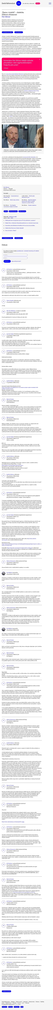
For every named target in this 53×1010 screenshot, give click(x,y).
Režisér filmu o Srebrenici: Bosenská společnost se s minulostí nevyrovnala (21, 223)
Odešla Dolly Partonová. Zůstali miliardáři (14, 228)
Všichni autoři (19, 1001)
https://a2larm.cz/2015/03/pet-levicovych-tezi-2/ (12, 465)
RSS (22, 1007)
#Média (5, 211)
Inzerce (19, 1003)
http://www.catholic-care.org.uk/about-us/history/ (24, 892)
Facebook (4, 1007)
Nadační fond (8, 1003)
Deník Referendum (8, 3)
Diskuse (37, 1001)
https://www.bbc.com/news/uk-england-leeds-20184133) (19, 547)
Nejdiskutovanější (13, 216)
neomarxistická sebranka (29, 157)
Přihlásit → (7, 261)
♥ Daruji (37, 3)
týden (8, 217)
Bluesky (14, 1003)
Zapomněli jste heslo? (16, 261)
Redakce (13, 1001)
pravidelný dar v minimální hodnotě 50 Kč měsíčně (28, 250)
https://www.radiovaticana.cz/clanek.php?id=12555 (13, 821)
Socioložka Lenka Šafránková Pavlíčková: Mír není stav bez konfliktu (20, 225)
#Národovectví (22, 211)
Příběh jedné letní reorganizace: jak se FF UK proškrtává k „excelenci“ (20, 220)
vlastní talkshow (6, 39)
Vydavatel (25, 1001)
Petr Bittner (6, 17)
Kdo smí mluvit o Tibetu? (10, 230)
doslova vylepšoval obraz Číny (31, 90)
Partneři (27, 1003)
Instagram (16, 1007)
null (23, 1003)
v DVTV (10, 116)
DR (18, 3)
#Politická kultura (13, 211)
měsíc (12, 217)
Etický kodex (31, 1001)
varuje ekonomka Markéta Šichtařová (15, 74)
